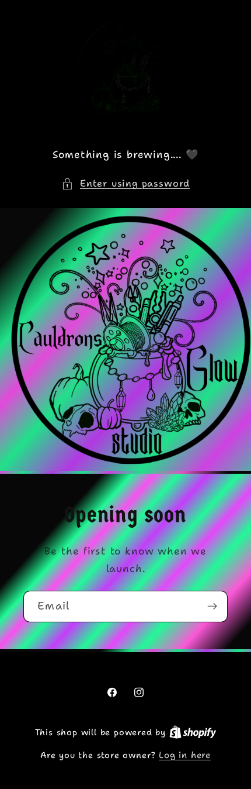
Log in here (185, 755)
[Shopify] (193, 732)
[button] (125, 183)
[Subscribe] (212, 606)
